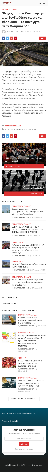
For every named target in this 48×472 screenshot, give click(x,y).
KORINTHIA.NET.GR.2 (16, 31)
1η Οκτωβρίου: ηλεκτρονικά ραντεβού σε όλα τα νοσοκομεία (29, 265)
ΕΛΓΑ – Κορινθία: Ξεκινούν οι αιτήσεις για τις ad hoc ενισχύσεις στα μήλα (30, 363)
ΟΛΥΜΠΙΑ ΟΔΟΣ (32, 129)
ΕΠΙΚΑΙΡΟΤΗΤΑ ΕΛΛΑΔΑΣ (10, 9)
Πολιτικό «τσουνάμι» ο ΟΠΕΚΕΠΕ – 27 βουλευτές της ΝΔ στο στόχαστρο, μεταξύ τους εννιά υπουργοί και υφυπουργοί (28, 249)
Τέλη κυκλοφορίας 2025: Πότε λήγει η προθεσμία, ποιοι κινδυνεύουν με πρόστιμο (30, 383)
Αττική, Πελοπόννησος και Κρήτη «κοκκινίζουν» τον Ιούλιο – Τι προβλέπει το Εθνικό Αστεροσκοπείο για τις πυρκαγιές (32, 341)
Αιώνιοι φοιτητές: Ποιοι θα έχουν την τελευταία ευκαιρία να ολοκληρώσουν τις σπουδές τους (27, 282)
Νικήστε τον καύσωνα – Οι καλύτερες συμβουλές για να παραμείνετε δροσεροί (30, 320)
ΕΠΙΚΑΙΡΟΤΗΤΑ (17, 242)
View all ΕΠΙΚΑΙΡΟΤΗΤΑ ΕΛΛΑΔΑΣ (22, 399)
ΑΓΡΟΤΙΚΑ (22, 358)
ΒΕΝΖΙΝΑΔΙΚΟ (10, 129)
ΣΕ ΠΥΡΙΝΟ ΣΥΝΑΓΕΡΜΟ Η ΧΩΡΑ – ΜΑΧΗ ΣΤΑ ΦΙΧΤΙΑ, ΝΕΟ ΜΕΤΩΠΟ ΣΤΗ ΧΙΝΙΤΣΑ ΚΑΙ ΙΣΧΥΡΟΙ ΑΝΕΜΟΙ (27, 229)
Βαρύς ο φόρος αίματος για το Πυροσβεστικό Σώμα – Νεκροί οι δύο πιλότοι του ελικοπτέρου (27, 211)
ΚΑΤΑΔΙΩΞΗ (21, 129)
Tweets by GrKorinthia (10, 421)
